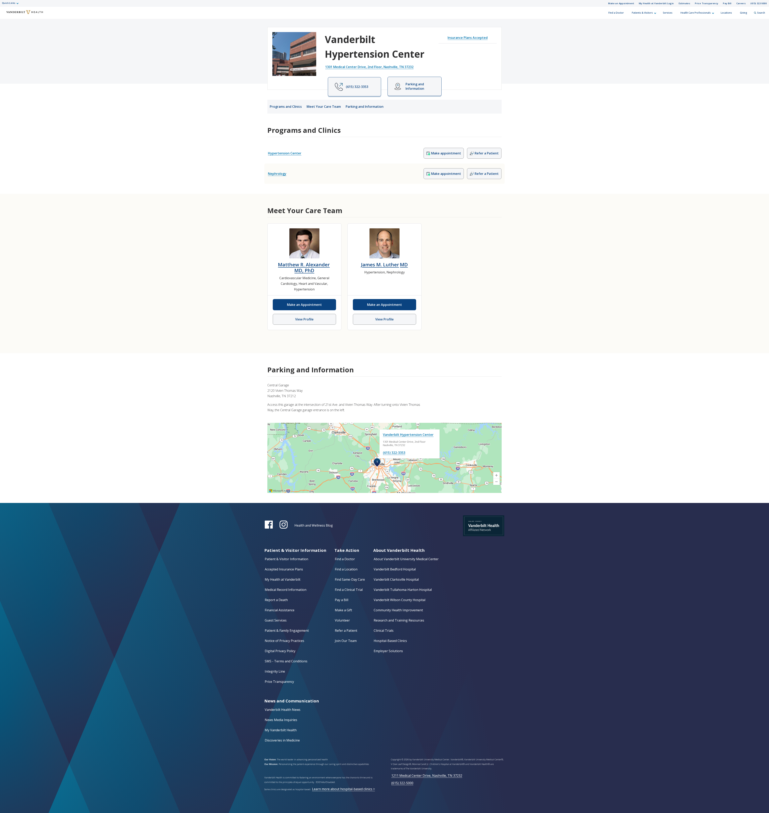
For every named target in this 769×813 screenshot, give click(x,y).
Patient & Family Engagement (287, 630)
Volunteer (342, 620)
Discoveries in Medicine (282, 740)
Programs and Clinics (286, 106)
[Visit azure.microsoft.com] (279, 490)
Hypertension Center (284, 153)
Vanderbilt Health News (282, 709)
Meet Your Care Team (324, 106)
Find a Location (346, 569)
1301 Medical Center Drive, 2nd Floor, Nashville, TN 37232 (369, 67)
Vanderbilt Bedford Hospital (395, 569)
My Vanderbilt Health (281, 730)
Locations (726, 12)
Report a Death (276, 600)
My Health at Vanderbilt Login (656, 3)
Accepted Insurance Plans (284, 569)
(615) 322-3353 (394, 452)
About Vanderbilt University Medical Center (406, 559)
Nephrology (277, 173)
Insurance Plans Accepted (468, 37)
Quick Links (8, 2)
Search (761, 12)
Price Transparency (706, 3)
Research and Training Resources (399, 620)
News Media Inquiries (281, 720)
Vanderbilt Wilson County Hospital (399, 600)
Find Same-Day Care (350, 579)
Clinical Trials (384, 630)
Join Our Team (346, 641)
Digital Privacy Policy (280, 651)
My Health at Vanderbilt (282, 579)
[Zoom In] (496, 475)
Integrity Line (275, 671)
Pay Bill (727, 3)
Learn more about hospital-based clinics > (343, 789)
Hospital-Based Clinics (390, 641)
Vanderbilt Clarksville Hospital (396, 579)
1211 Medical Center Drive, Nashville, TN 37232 (426, 775)
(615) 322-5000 (758, 3)
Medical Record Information (285, 589)
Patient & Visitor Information (286, 559)
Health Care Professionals (695, 12)
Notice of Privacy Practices (284, 641)
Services (667, 12)
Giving (743, 12)
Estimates (684, 3)
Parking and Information (364, 106)
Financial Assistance (279, 610)
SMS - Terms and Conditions (286, 661)
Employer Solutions (388, 651)
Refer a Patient (346, 630)
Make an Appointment (621, 3)
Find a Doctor (616, 12)
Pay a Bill (341, 600)
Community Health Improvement (398, 610)
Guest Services (276, 620)
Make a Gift (343, 610)
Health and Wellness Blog (313, 525)
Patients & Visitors (642, 12)
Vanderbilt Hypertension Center (408, 434)
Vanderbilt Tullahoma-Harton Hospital (403, 589)
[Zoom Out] (496, 482)
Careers (741, 3)
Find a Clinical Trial (349, 589)
